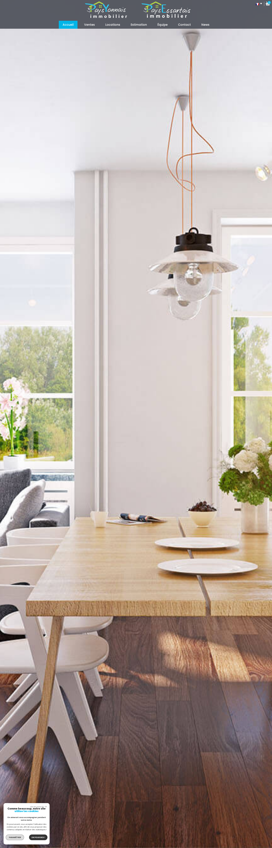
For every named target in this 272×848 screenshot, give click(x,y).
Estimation (139, 25)
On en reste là (37, 806)
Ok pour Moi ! (38, 837)
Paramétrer (15, 837)
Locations (112, 25)
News (205, 25)
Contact (184, 25)
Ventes (89, 25)
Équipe (162, 25)
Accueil (68, 25)
